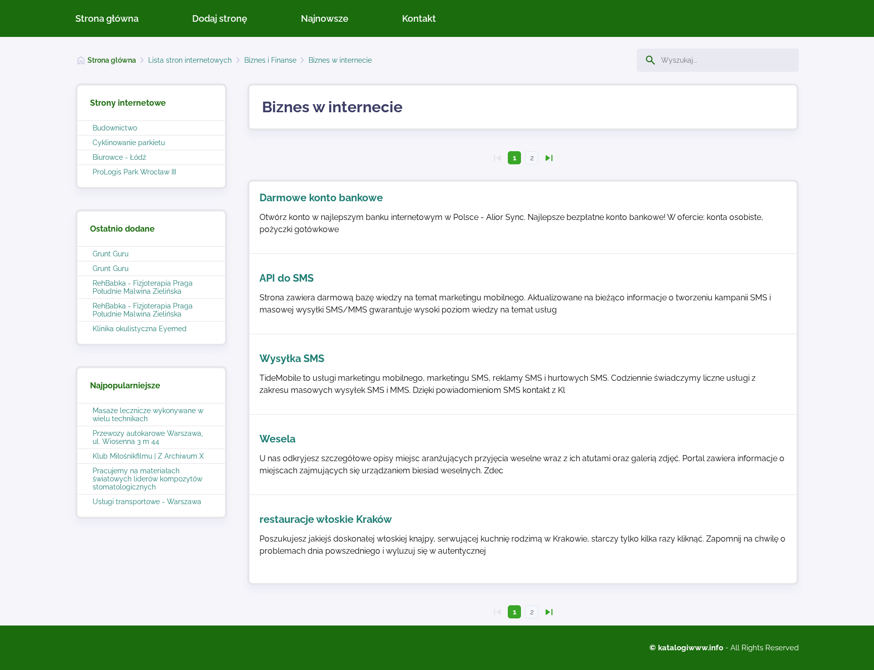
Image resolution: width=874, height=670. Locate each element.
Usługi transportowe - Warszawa (147, 502)
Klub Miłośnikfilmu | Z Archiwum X (148, 456)
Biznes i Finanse (270, 60)
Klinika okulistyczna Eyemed (140, 329)
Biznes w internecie (340, 60)
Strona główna (107, 18)
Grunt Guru (110, 254)
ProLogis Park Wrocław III (134, 172)
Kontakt (419, 18)
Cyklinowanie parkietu (129, 143)
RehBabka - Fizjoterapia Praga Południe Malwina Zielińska (143, 287)
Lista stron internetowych (190, 60)
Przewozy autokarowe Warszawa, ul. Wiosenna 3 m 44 (148, 437)
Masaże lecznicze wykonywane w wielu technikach (148, 415)
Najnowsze (324, 18)
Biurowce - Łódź (119, 157)
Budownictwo (115, 128)
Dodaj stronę (219, 18)
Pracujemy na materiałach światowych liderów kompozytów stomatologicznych (147, 479)
